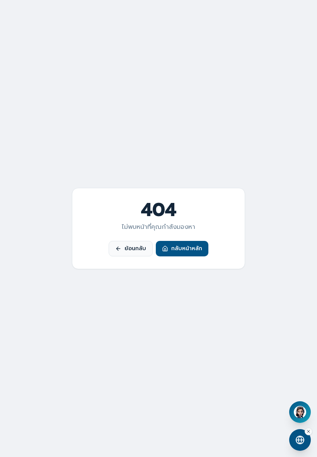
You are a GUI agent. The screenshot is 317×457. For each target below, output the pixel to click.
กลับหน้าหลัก (186, 248)
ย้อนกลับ (135, 248)
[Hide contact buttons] (308, 431)
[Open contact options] (300, 440)
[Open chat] (300, 412)
